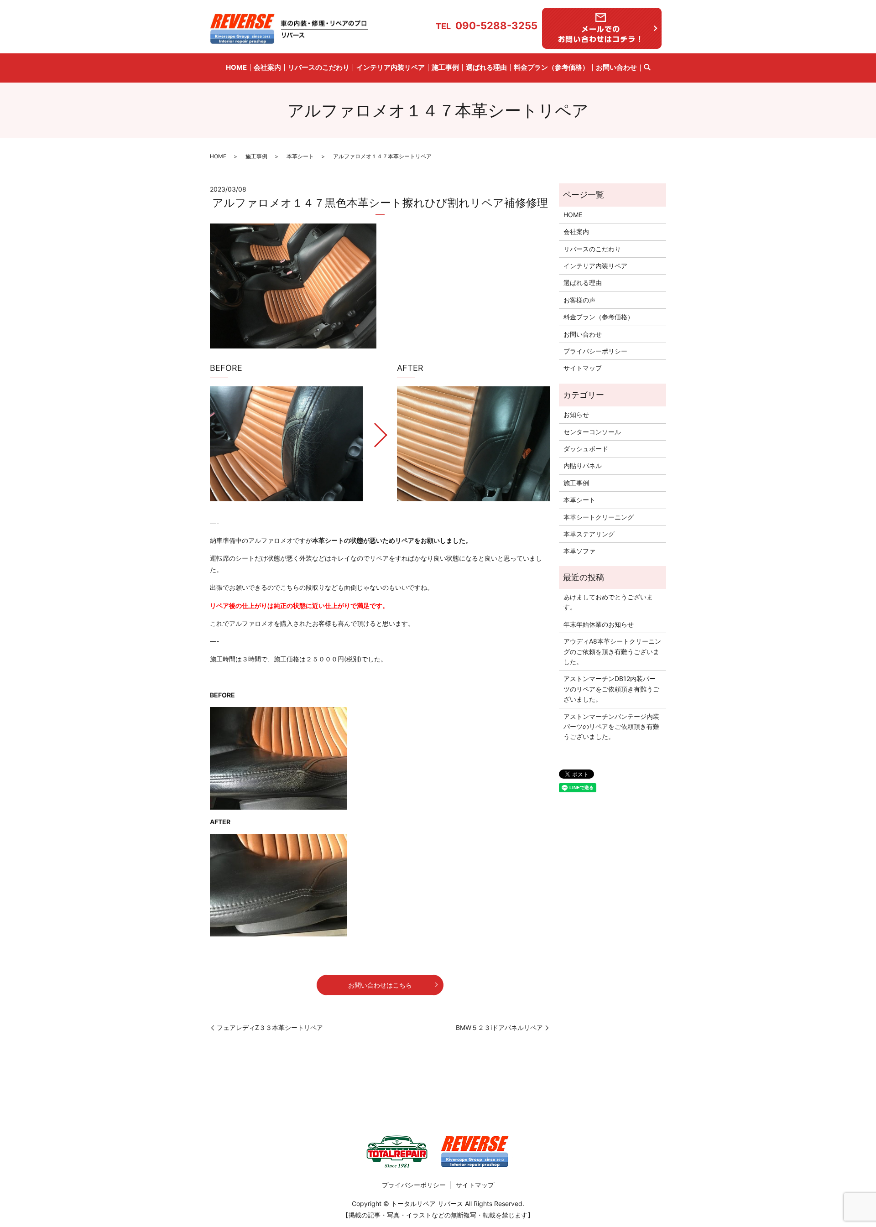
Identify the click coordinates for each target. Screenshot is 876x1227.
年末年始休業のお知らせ (598, 624)
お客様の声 (579, 300)
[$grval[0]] (286, 443)
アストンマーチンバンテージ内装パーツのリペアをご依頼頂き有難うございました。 (611, 726)
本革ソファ (579, 551)
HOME (236, 67)
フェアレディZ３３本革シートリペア (270, 1027)
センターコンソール (592, 432)
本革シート (300, 156)
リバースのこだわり (318, 67)
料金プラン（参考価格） (551, 67)
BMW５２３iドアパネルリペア (499, 1027)
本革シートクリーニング (598, 517)
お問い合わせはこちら (380, 985)
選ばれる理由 (486, 67)
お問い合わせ (616, 67)
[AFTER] (473, 443)
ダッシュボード (585, 448)
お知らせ (576, 414)
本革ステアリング (589, 534)
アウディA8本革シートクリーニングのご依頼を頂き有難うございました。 (612, 651)
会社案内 (267, 67)
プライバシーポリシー (595, 351)
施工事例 (445, 67)
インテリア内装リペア (390, 67)
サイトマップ (582, 368)
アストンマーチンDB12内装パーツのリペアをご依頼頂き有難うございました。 (611, 689)
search (647, 68)
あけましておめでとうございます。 (608, 602)
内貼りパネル (582, 465)
